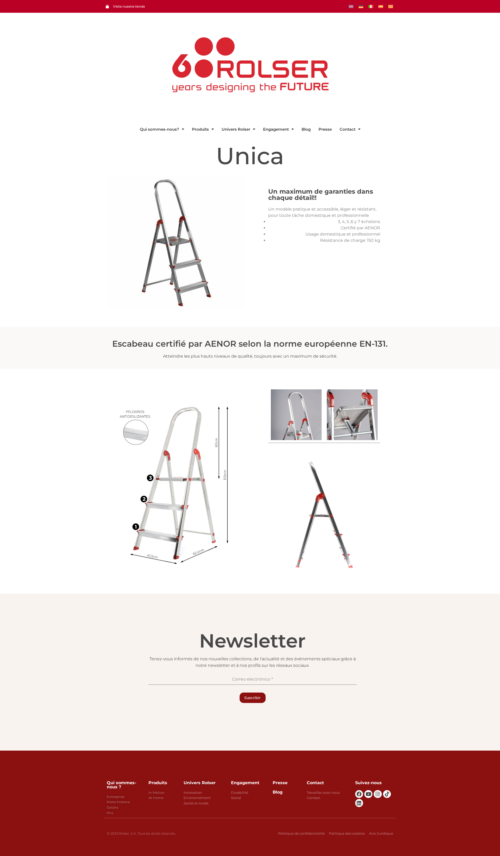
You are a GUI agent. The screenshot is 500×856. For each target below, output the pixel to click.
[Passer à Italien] (371, 6)
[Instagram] (378, 794)
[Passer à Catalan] (391, 6)
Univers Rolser (236, 129)
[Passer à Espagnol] (381, 6)
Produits (200, 129)
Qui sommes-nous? (159, 129)
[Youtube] (368, 794)
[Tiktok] (387, 794)
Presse (325, 129)
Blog (306, 129)
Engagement (276, 129)
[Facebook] (359, 794)
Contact (347, 129)
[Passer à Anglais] (351, 6)
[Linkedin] (359, 803)
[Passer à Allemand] (361, 6)
